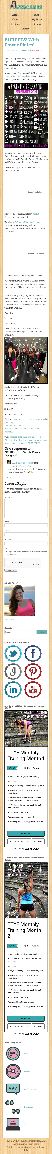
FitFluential (9, 426)
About (15, 20)
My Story (37, 20)
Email (6, 531)
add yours (36, 50)
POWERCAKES (33, 443)
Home (15, 15)
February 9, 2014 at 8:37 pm (19, 466)
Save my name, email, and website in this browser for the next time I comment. (25, 553)
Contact (26, 29)
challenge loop (34, 437)
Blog (36, 15)
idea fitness (34, 440)
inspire (43, 440)
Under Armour (27, 429)
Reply (9, 478)
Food (26, 1054)
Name (6, 521)
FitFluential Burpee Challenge (28, 222)
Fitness (37, 24)
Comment (8, 497)
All (25, 1125)
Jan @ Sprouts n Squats (22, 463)
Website (7, 540)
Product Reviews (30, 1089)
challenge (22, 437)
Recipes (15, 24)
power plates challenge (15, 443)
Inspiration (28, 1107)
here (26, 332)
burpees (13, 437)
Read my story (9, 620)
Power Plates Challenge (15, 77)
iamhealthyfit (22, 440)
